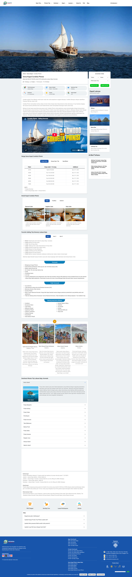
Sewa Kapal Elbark (72, 565)
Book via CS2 (105, 85)
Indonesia (114, 3)
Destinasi (56, 3)
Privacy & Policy (100, 574)
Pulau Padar (27, 412)
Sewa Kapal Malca (72, 567)
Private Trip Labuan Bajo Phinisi (75, 550)
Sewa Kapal (30, 73)
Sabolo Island (27, 445)
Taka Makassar (27, 423)
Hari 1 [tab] (48, 236)
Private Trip (47, 3)
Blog (88, 3)
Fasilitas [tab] (54, 200)
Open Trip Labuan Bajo (73, 540)
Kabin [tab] (47, 200)
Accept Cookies (83, 574)
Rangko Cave (27, 438)
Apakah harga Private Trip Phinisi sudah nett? (36, 519)
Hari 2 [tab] (54, 236)
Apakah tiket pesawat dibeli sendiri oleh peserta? (37, 523)
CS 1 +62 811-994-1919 (111, 555)
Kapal (63, 3)
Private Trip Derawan (72, 557)
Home (24, 73)
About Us (78, 3)
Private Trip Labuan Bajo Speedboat (76, 552)
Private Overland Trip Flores (74, 554)
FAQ (84, 3)
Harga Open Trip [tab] (55, 161)
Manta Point (27, 427)
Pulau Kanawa (27, 434)
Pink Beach (26, 416)
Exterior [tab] (62, 200)
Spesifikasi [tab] (65, 161)
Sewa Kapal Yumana (72, 568)
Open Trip (38, 3)
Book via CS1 (94, 85)
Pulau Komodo (27, 419)
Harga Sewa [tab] (44, 161)
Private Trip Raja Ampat (73, 558)
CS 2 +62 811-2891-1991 (111, 557)
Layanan (70, 3)
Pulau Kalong (27, 408)
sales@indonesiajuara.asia (112, 559)
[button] (53, 219)
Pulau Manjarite (28, 405)
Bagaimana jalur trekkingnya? (32, 516)
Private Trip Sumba (72, 555)
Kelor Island (27, 382)
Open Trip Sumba (72, 542)
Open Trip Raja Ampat (73, 545)
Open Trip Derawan (72, 543)
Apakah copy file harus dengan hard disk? (35, 527)
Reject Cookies (92, 574)
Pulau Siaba (27, 430)
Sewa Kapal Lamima (72, 563)
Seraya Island (27, 441)
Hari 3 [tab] (61, 236)
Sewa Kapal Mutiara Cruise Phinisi (76, 570)
